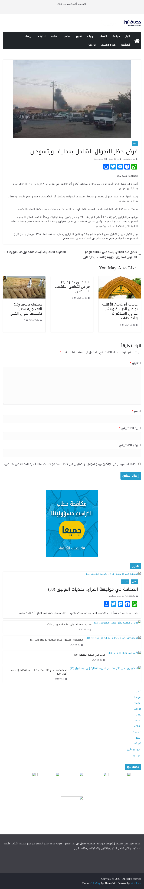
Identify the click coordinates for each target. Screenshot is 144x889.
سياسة (116, 36)
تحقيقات (41, 36)
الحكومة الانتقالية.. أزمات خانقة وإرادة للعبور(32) (36, 252)
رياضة (28, 36)
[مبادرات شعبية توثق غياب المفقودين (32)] (117, 627)
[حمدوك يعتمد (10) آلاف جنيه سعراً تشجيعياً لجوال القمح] (24, 278)
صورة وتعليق (108, 44)
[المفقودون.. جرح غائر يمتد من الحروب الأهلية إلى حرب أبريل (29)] (105, 674)
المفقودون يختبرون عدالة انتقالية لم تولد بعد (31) (56, 640)
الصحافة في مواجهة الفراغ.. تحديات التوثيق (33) (93, 589)
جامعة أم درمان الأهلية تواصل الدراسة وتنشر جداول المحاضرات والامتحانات (120, 311)
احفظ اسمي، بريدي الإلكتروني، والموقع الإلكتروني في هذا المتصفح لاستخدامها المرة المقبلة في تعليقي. (70, 464)
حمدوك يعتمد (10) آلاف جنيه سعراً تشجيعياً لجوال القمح (26, 309)
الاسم (136, 411)
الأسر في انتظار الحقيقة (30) (89, 655)
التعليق (135, 363)
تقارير (79, 36)
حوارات (90, 36)
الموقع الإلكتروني (130, 445)
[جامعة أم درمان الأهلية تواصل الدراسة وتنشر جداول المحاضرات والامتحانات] (120, 278)
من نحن (92, 44)
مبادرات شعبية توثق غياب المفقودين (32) (69, 624)
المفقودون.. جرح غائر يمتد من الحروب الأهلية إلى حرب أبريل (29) (38, 672)
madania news (129, 159)
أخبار (127, 36)
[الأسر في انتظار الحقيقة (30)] (124, 657)
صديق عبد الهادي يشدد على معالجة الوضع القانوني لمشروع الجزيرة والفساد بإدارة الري (110, 255)
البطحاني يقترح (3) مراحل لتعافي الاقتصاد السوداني (72, 286)
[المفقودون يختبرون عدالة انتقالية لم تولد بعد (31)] (113, 642)
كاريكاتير (125, 44)
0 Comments (99, 159)
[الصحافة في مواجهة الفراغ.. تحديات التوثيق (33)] (72, 574)
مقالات (54, 36)
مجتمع (67, 36)
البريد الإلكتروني (130, 428)
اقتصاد (103, 36)
